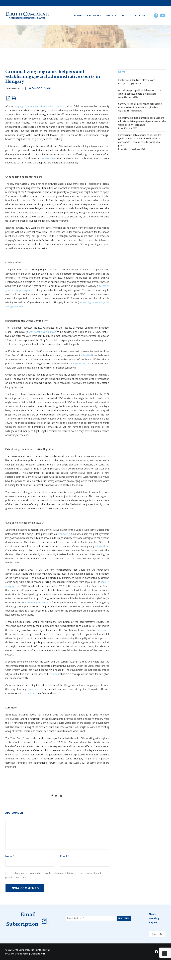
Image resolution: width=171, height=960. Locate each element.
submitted (86, 355)
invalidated (103, 630)
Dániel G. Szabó (41, 88)
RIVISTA (111, 15)
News (152, 914)
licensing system (82, 363)
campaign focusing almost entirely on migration (39, 106)
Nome (9, 856)
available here (48, 158)
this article (28, 693)
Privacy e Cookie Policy (16, 953)
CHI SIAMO (94, 15)
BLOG (126, 15)
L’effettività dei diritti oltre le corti (136, 80)
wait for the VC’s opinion (42, 331)
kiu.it (43, 953)
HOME (78, 15)
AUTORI (140, 15)
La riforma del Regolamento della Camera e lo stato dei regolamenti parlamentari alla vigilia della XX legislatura (142, 121)
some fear (54, 674)
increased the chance (36, 602)
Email (64, 856)
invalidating (64, 533)
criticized (100, 546)
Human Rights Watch (90, 302)
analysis (33, 689)
